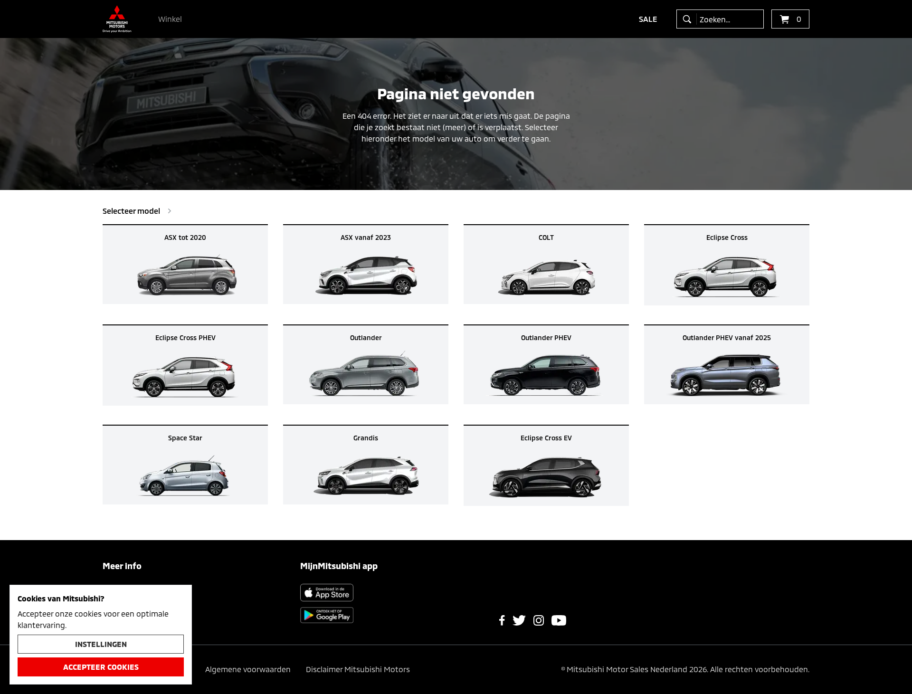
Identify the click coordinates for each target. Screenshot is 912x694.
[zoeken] (689, 19)
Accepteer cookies (101, 666)
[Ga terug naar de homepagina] (117, 19)
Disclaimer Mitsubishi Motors (358, 669)
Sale (648, 18)
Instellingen (101, 643)
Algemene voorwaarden (248, 669)
